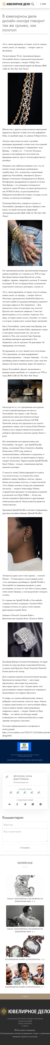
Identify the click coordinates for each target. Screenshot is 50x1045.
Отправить (25, 848)
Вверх (25, 996)
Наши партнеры (25, 1024)
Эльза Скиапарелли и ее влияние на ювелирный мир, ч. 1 (25, 930)
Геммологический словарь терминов (25, 1019)
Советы (25, 1026)
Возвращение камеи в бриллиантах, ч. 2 (25, 959)
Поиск (32, 4)
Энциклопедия (25, 1021)
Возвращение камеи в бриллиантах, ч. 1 (25, 987)
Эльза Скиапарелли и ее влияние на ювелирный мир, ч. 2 (25, 900)
